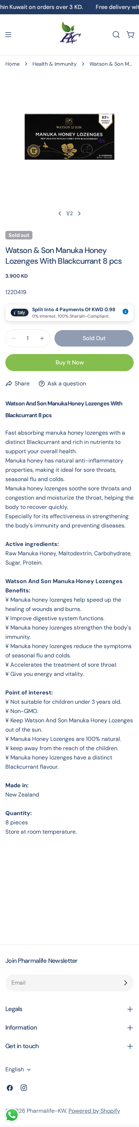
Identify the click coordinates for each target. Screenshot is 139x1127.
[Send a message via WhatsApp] (12, 1115)
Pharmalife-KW (46, 1111)
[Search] (116, 34)
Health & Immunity (54, 64)
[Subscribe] (125, 982)
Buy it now (70, 362)
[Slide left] (60, 213)
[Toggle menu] (8, 34)
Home (12, 64)
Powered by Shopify (94, 1111)
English (14, 1069)
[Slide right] (79, 213)
